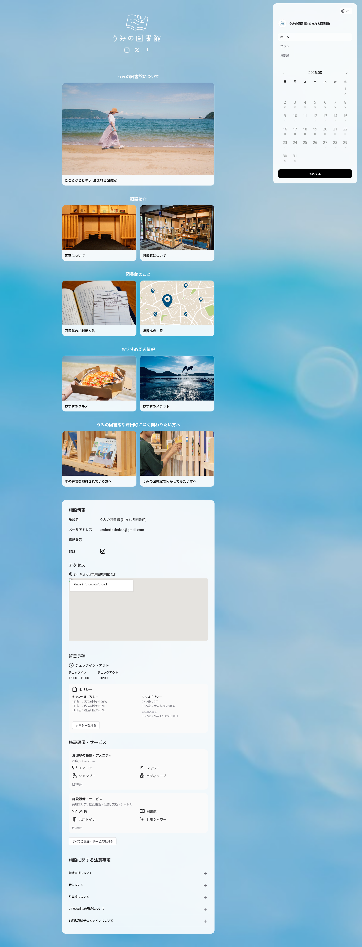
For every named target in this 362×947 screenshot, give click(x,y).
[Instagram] (102, 551)
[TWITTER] (137, 50)
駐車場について (79, 896)
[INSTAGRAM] (127, 50)
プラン (284, 46)
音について (76, 885)
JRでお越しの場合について (87, 908)
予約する (315, 174)
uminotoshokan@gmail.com (122, 529)
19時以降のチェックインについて (91, 920)
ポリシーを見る (86, 725)
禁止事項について (80, 873)
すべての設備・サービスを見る (92, 841)
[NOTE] (147, 50)
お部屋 (284, 55)
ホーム (284, 37)
